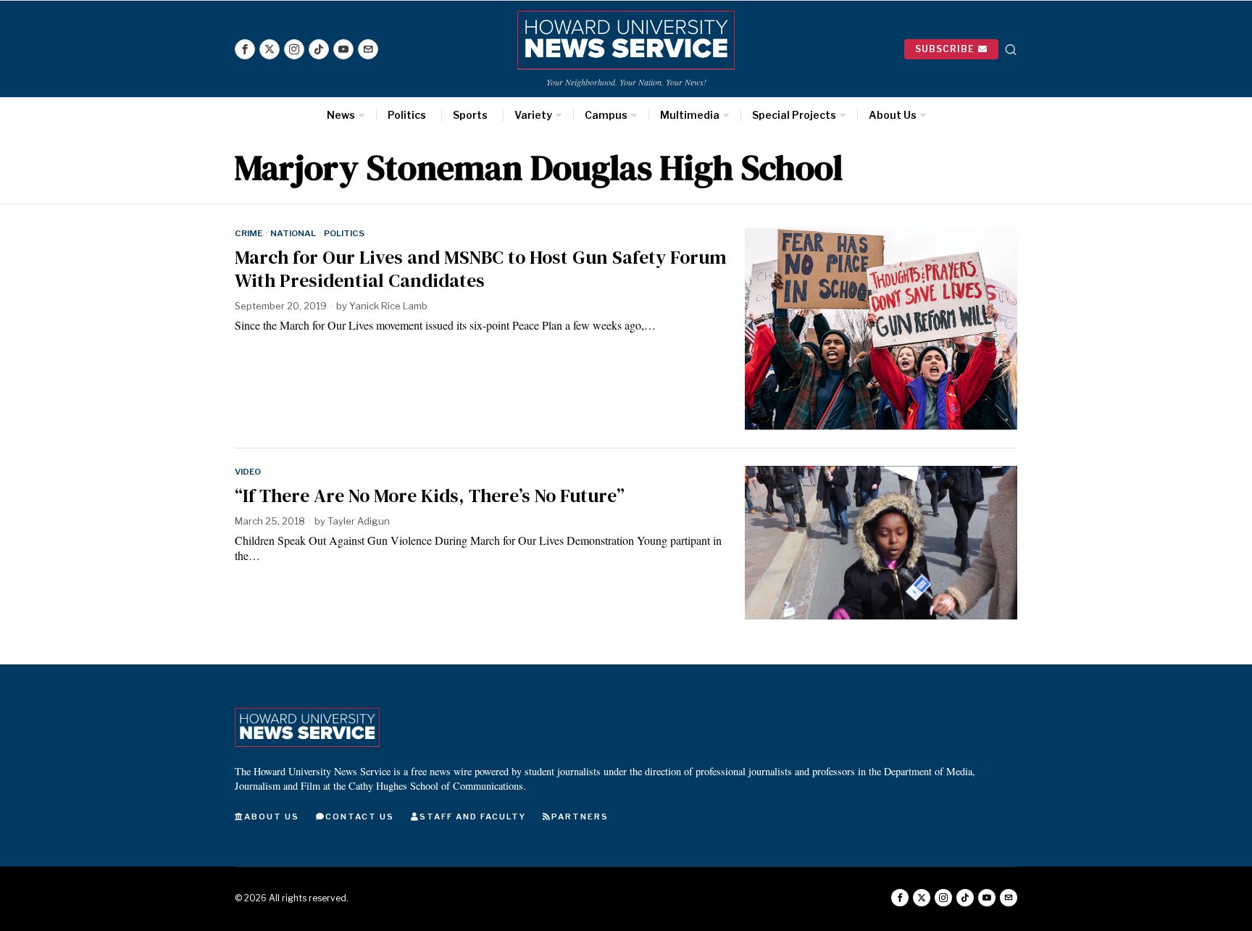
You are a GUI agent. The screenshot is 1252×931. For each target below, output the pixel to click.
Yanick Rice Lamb (388, 306)
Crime (248, 233)
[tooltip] (245, 49)
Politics (344, 233)
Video (248, 472)
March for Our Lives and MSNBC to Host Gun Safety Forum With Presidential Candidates (481, 268)
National (293, 233)
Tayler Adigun (358, 521)
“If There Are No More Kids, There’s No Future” (430, 496)
